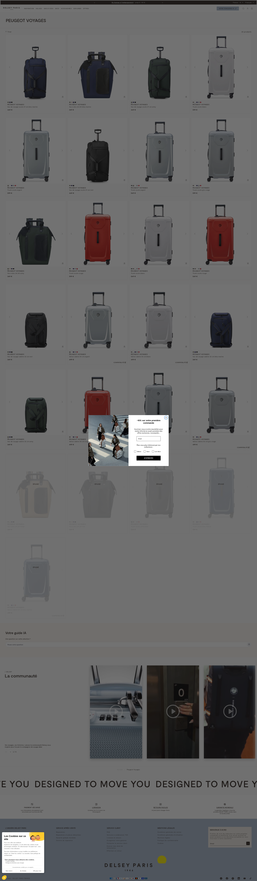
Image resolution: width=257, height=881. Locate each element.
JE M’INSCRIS (148, 458)
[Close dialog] (166, 417)
